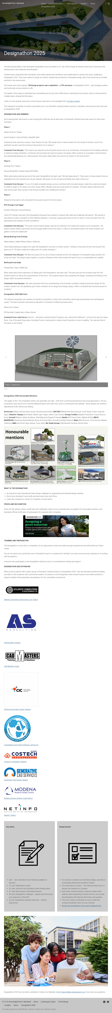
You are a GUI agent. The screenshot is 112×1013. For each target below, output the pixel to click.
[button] (106, 357)
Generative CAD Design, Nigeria (16, 780)
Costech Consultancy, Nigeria (15, 762)
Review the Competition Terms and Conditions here (81, 906)
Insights (83, 4)
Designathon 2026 (48, 7)
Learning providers (56, 4)
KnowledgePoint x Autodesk (13, 3)
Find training (71, 4)
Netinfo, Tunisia (10, 815)
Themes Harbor (50, 1009)
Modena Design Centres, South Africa (18, 798)
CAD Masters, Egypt (11, 666)
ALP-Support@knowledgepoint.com (71, 992)
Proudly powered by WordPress (14, 1009)
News (93, 4)
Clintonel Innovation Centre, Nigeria (17, 709)
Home (43, 4)
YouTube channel (73, 101)
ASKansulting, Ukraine (12, 643)
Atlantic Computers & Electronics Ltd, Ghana (21, 600)
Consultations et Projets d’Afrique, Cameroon (21, 745)
